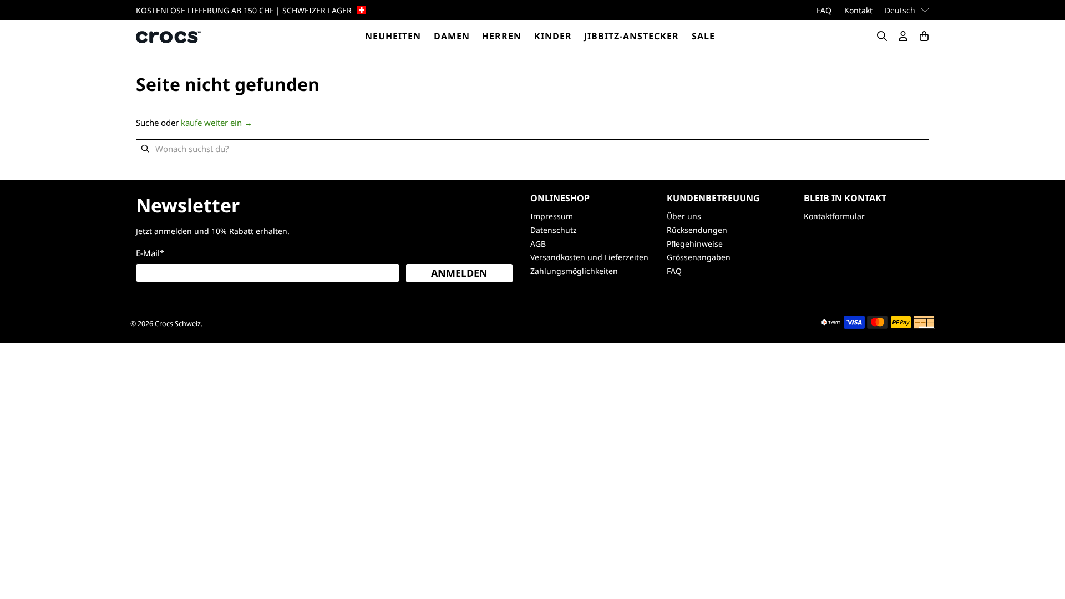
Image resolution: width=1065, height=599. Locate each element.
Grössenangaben (699, 257)
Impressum (551, 216)
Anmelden (459, 273)
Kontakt (858, 10)
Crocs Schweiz (178, 323)
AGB (538, 243)
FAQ (823, 10)
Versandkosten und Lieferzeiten (589, 257)
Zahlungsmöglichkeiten (574, 271)
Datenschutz (553, 230)
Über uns (684, 216)
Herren (501, 36)
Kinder (553, 36)
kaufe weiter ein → (216, 122)
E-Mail (150, 252)
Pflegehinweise (695, 243)
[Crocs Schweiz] (169, 35)
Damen (452, 36)
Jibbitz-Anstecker (631, 36)
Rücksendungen (697, 230)
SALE (703, 36)
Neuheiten (393, 36)
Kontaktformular (834, 216)
